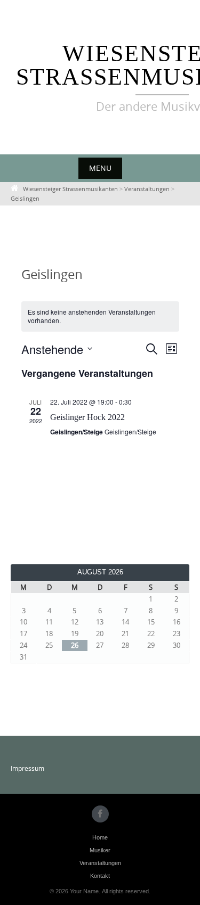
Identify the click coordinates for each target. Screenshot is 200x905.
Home (100, 837)
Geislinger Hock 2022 (87, 417)
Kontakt (100, 876)
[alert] (100, 316)
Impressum (27, 768)
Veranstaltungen (100, 863)
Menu (100, 168)
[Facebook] (100, 813)
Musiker (100, 850)
